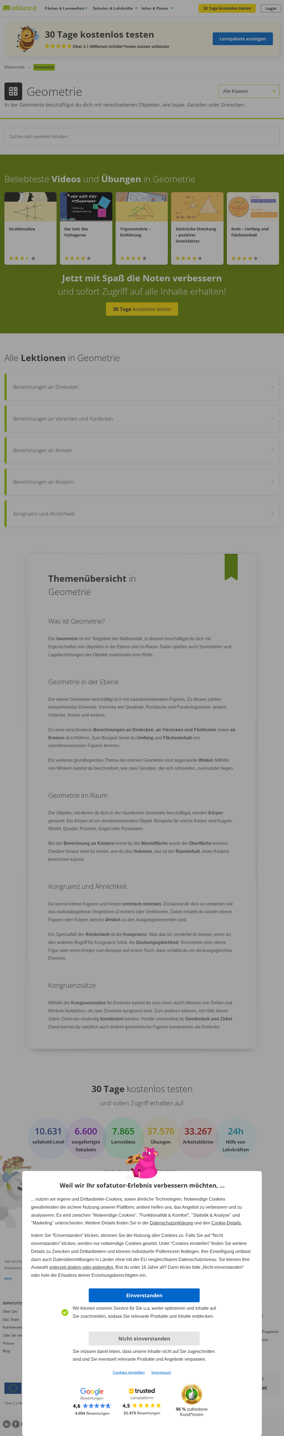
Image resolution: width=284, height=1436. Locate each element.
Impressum (161, 1372)
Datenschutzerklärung (171, 1223)
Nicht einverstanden (144, 1338)
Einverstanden (144, 1295)
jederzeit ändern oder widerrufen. (81, 1267)
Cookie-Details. (226, 1223)
